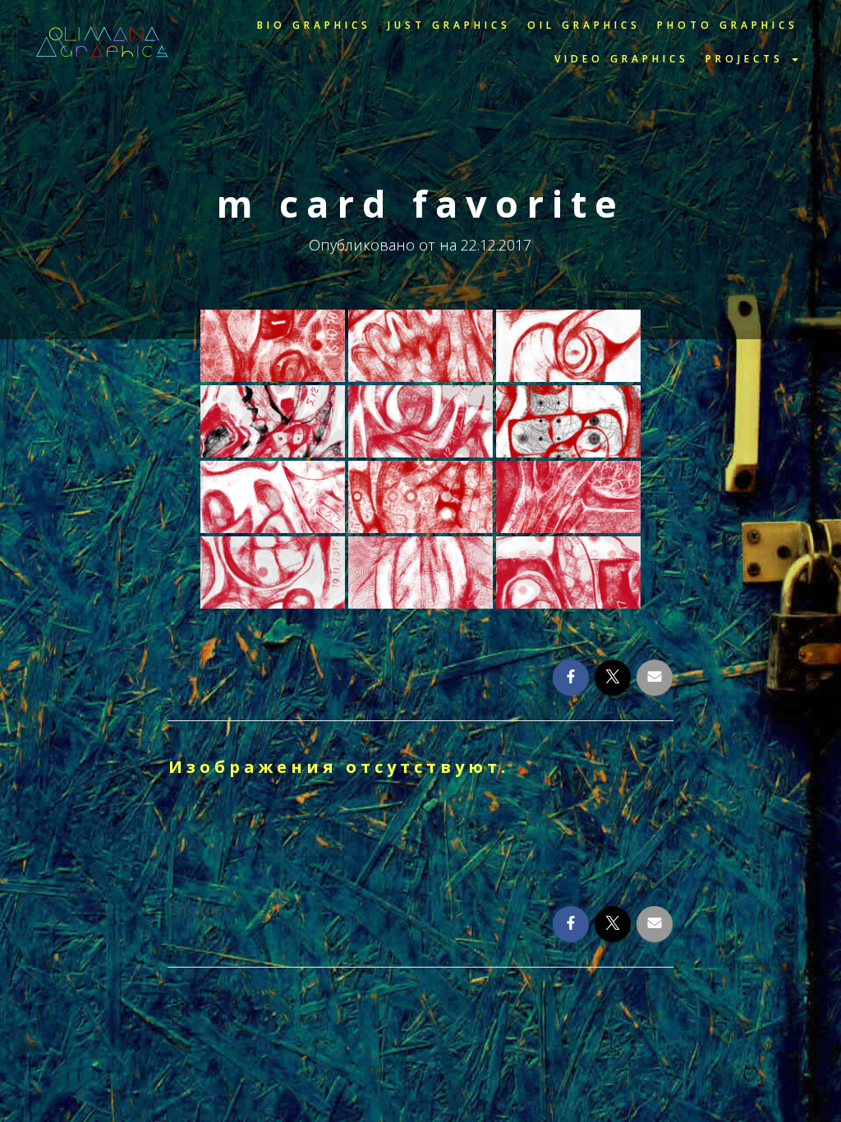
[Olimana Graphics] (102, 42)
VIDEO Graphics (621, 59)
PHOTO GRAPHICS (727, 25)
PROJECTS (747, 59)
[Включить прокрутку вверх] (807, 1087)
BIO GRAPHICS (314, 25)
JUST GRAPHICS (449, 25)
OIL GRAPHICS (584, 25)
